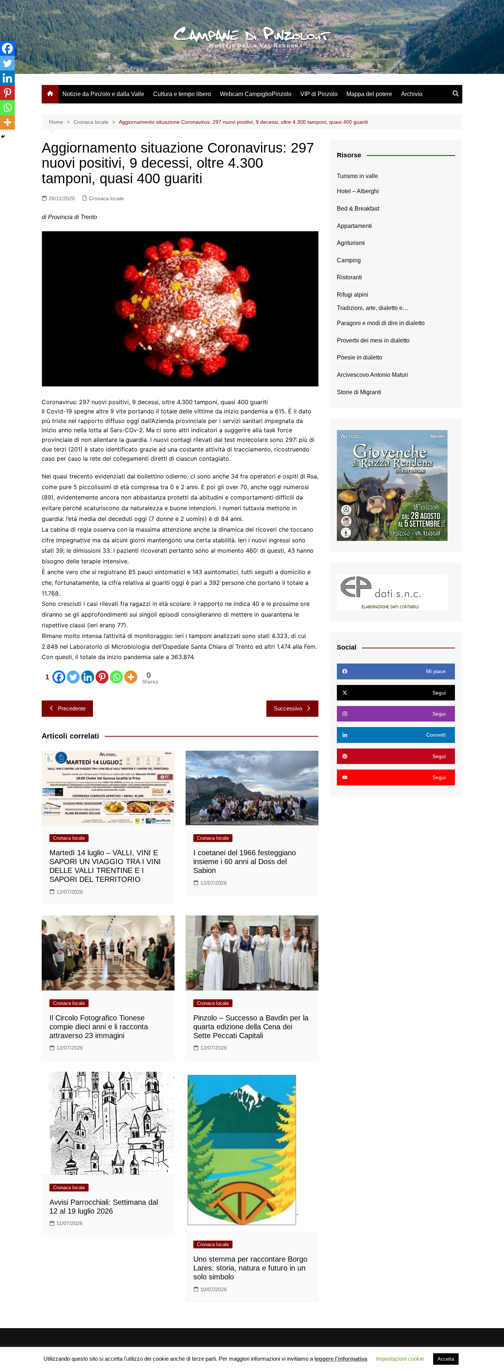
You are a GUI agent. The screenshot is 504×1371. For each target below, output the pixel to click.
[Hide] (3, 137)
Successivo (288, 708)
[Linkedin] (87, 677)
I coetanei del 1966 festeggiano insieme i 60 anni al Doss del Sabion (244, 861)
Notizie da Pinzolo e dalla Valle (103, 94)
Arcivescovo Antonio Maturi (372, 375)
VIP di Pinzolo (319, 94)
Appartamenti (354, 226)
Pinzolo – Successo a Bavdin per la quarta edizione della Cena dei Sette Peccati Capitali (250, 1027)
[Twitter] (73, 677)
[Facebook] (7, 48)
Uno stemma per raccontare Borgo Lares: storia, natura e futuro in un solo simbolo (250, 1268)
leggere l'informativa (340, 1358)
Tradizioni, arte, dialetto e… (372, 308)
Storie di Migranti (359, 392)
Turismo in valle (357, 176)
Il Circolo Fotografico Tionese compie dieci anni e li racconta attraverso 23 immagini (98, 1027)
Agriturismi (351, 243)
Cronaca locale (106, 198)
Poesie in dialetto (359, 357)
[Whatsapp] (116, 677)
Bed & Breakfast (358, 208)
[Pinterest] (102, 677)
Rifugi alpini (352, 294)
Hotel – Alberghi (358, 191)
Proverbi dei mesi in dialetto (373, 340)
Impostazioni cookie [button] (400, 1358)
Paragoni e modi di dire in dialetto (381, 323)
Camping (349, 260)
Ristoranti (349, 277)
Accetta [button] (446, 1359)
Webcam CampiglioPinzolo (255, 94)
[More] (130, 677)
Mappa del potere (369, 94)
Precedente (72, 708)
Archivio (411, 94)
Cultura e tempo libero (182, 94)
